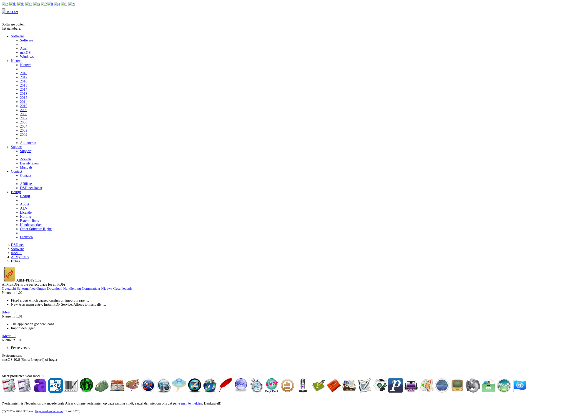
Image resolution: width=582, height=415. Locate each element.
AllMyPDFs (20, 257)
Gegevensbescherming (49, 411)
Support (16, 147)
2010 (23, 106)
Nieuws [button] (106, 288)
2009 (23, 110)
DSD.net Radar (31, 188)
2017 (23, 77)
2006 (23, 122)
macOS (25, 52)
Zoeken (25, 159)
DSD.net (17, 245)
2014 (23, 89)
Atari (23, 48)
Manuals (26, 167)
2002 (23, 134)
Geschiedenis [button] (122, 288)
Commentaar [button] (91, 288)
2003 (23, 130)
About (24, 204)
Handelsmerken (31, 225)
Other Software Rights (36, 229)
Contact (16, 171)
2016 (23, 81)
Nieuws (16, 61)
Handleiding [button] (72, 288)
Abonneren (28, 143)
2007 (23, 118)
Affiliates (26, 184)
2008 (23, 114)
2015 (23, 85)
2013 (23, 93)
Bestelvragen (29, 163)
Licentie (26, 212)
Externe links (29, 221)
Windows (27, 57)
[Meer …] (9, 312)
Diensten (26, 237)
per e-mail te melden (187, 403)
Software (17, 36)
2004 (23, 126)
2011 (23, 102)
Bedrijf (16, 192)
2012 (23, 98)
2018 (23, 73)
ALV (24, 208)
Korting (25, 216)
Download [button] (54, 288)
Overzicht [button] (9, 288)
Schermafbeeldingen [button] (31, 288)
